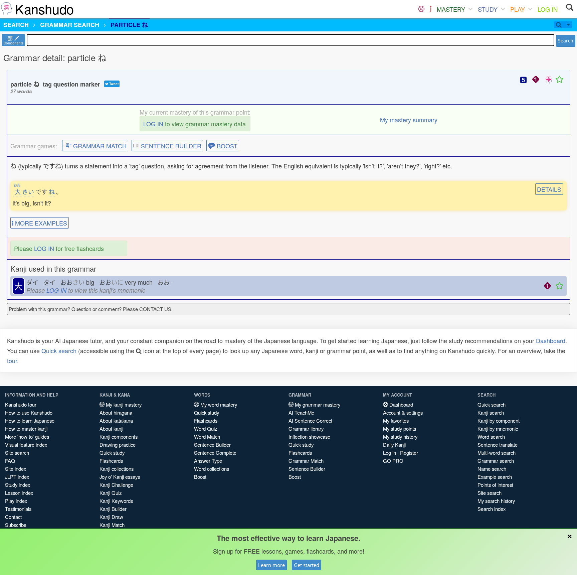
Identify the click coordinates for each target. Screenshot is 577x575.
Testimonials (18, 508)
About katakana (116, 420)
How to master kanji (26, 428)
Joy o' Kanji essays (120, 476)
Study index (17, 484)
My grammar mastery (317, 404)
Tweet (113, 84)
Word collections (211, 468)
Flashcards (111, 460)
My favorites (396, 420)
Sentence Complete (215, 452)
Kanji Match (112, 524)
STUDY (488, 9)
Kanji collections (117, 468)
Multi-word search (496, 452)
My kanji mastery (123, 404)
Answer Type (208, 460)
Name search (491, 468)
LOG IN (548, 9)
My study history (400, 436)
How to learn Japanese (29, 420)
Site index (15, 468)
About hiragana (116, 412)
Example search (494, 476)
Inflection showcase (309, 436)
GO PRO (393, 460)
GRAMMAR (69, 24)
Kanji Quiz (111, 492)
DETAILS (549, 189)
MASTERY (451, 9)
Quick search (58, 350)
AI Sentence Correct (310, 420)
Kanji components (119, 436)
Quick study (112, 452)
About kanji (111, 428)
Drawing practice (118, 444)
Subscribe (15, 524)
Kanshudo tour (20, 404)
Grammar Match (306, 460)
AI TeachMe (301, 412)
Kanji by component (498, 420)
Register (409, 452)
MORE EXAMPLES (40, 223)
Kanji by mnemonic (497, 428)
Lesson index (19, 492)
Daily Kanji (394, 444)
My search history (496, 500)
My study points (399, 428)
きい (24, 191)
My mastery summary (408, 119)
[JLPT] (430, 9)
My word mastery (218, 404)
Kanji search (490, 412)
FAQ (10, 460)
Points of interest (495, 484)
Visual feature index (26, 444)
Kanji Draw (111, 516)
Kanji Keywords (116, 500)
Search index (491, 508)
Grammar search (495, 460)
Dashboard (550, 340)
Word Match (207, 436)
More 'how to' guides (27, 436)
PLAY (517, 9)
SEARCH (16, 24)
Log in (389, 452)
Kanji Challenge (116, 484)
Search (565, 40)
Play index (16, 500)
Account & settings (403, 412)
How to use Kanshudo (28, 412)
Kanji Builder (113, 508)
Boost (200, 476)
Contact (13, 516)
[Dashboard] (421, 9)
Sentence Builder (212, 444)
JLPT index (17, 476)
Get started (306, 565)
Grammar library (306, 428)
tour (12, 360)
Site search (17, 452)
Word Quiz (205, 428)
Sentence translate (497, 444)
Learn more (271, 565)
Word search (491, 436)
